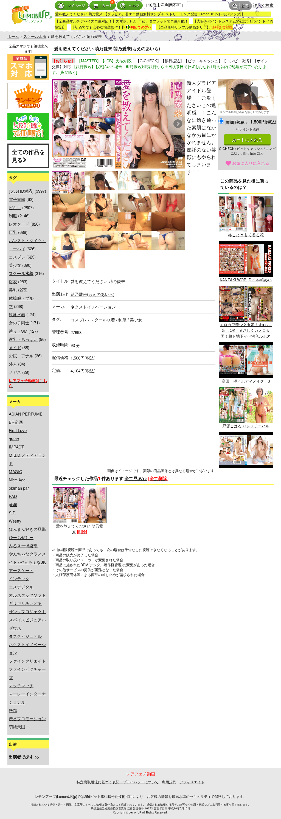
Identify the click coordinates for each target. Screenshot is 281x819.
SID (12, 512)
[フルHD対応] (21, 191)
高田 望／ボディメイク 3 (246, 380)
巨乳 (13, 232)
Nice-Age (17, 480)
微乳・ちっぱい (23, 339)
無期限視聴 (237, 122)
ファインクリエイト (27, 661)
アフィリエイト (191, 781)
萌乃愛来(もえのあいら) (92, 294)
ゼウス (15, 628)
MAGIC (15, 471)
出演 (59, 293)
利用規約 (169, 781)
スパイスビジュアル (27, 619)
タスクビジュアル (25, 636)
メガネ (15, 372)
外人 (13, 364)
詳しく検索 (263, 5)
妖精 (13, 710)
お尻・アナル (21, 355)
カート (107, 6)
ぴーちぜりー (21, 537)
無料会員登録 (222, 27)
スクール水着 (34, 36)
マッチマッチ (21, 685)
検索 (245, 6)
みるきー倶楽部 (23, 545)
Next (177, 123)
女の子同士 (19, 323)
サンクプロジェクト (27, 611)
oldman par (19, 488)
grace (14, 438)
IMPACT (16, 447)
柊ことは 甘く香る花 (246, 234)
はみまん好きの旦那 (27, 529)
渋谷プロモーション (27, 718)
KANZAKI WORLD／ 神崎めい (246, 279)
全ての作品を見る (28, 156)
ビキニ (15, 207)
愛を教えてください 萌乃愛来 (79, 528)
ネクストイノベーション (93, 307)
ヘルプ (134, 6)
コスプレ (17, 257)
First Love (18, 430)
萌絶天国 (17, 727)
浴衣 (13, 281)
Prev (59, 123)
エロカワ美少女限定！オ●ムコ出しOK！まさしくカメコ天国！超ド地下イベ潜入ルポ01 (246, 330)
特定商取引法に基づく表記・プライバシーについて (118, 781)
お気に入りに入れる (250, 163)
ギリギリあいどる (25, 603)
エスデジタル (21, 587)
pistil (13, 504)
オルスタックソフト (27, 595)
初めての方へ (141, 27)
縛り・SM (18, 331)
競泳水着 (17, 314)
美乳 (13, 290)
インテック (19, 578)
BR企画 (16, 422)
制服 (13, 215)
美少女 (15, 265)
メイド (15, 347)
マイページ (76, 6)
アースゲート (21, 570)
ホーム (13, 36)
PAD (13, 496)
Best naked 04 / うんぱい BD (246, 470)
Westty (15, 521)
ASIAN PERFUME (26, 414)
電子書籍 (17, 199)
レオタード (19, 224)
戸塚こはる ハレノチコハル (245, 425)
